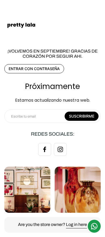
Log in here (76, 224)
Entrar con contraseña (34, 68)
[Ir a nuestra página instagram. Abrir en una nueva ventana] (60, 149)
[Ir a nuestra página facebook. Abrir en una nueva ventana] (44, 149)
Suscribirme (81, 116)
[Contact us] (94, 226)
